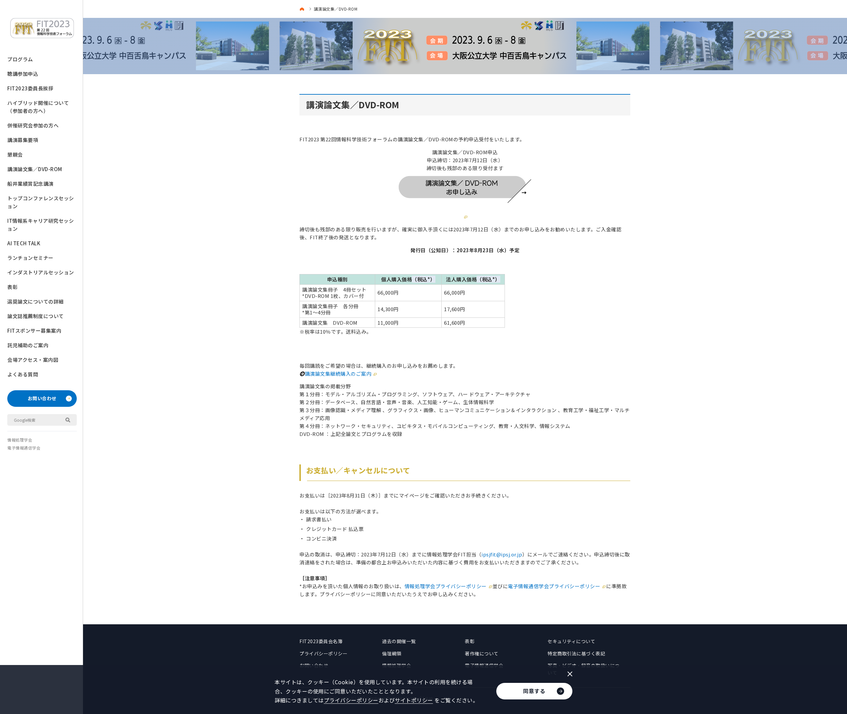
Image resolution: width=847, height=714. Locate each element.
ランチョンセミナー (30, 257)
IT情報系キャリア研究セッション (40, 224)
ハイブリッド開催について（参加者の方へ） (38, 106)
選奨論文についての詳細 (35, 301)
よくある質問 (22, 374)
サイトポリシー (414, 700)
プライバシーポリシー (323, 653)
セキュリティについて (571, 641)
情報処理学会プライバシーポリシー (446, 586)
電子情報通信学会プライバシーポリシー (554, 586)
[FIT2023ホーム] (303, 9)
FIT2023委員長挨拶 (30, 88)
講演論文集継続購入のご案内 (338, 373)
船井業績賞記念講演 (30, 183)
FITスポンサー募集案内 (34, 330)
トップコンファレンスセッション (40, 202)
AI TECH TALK (23, 243)
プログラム (20, 59)
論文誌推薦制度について (35, 315)
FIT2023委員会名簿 (320, 641)
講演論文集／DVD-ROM (34, 169)
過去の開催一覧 (399, 641)
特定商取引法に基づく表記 (576, 653)
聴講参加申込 (22, 73)
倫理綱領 (391, 653)
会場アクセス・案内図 (32, 359)
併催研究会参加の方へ (33, 125)
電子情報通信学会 (23, 448)
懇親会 (15, 154)
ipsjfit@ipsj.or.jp (501, 554)
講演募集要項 (22, 139)
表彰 (12, 286)
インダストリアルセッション (40, 272)
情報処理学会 (19, 440)
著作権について (482, 653)
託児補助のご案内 (27, 345)
